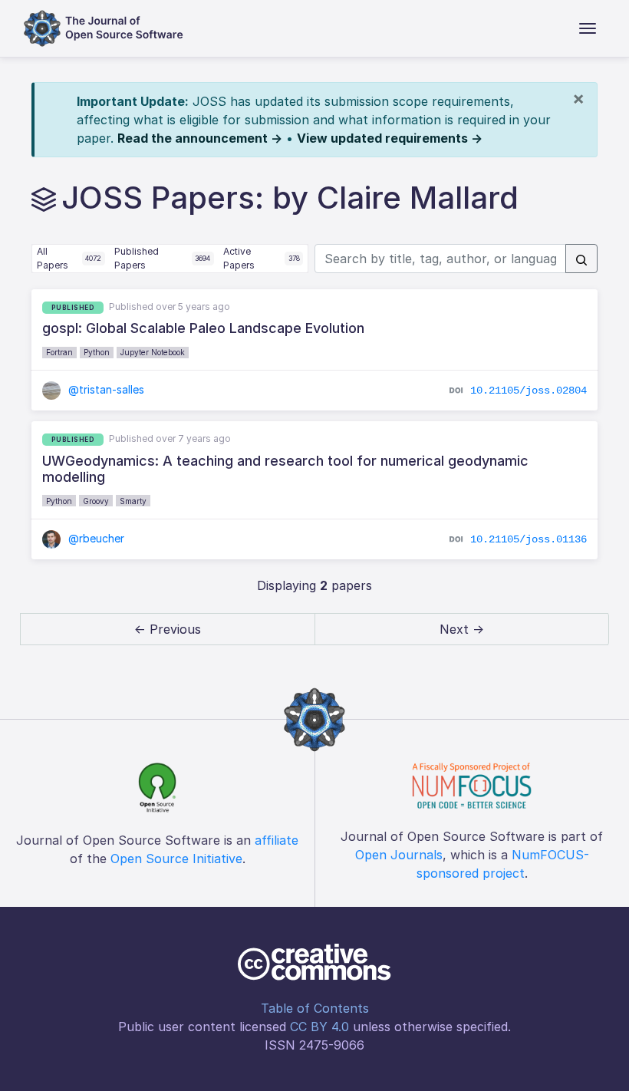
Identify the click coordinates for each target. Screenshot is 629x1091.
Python (97, 352)
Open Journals (399, 854)
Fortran (59, 352)
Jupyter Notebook (152, 352)
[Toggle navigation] (587, 28)
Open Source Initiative (176, 858)
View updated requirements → (389, 138)
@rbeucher (94, 538)
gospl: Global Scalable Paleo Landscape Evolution (203, 328)
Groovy (96, 501)
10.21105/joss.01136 (528, 539)
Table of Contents (315, 1008)
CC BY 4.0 (319, 1026)
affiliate (276, 840)
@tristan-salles (104, 389)
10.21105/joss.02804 (528, 390)
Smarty (133, 501)
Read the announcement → (199, 138)
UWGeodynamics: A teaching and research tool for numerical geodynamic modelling (285, 469)
